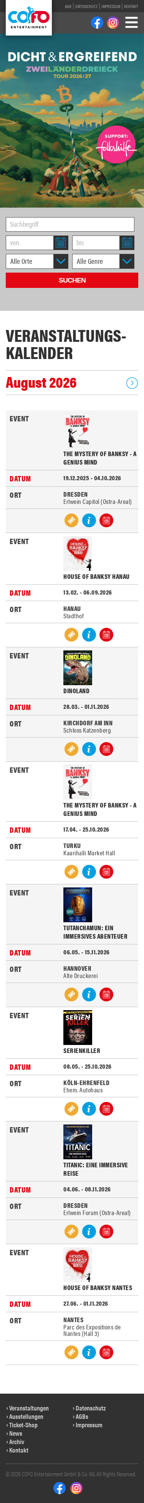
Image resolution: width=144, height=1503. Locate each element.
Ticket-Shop (23, 1424)
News (15, 1433)
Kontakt (131, 6)
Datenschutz (86, 6)
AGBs (82, 1416)
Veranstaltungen (29, 1408)
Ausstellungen (26, 1416)
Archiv (16, 1441)
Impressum (110, 6)
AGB (68, 6)
